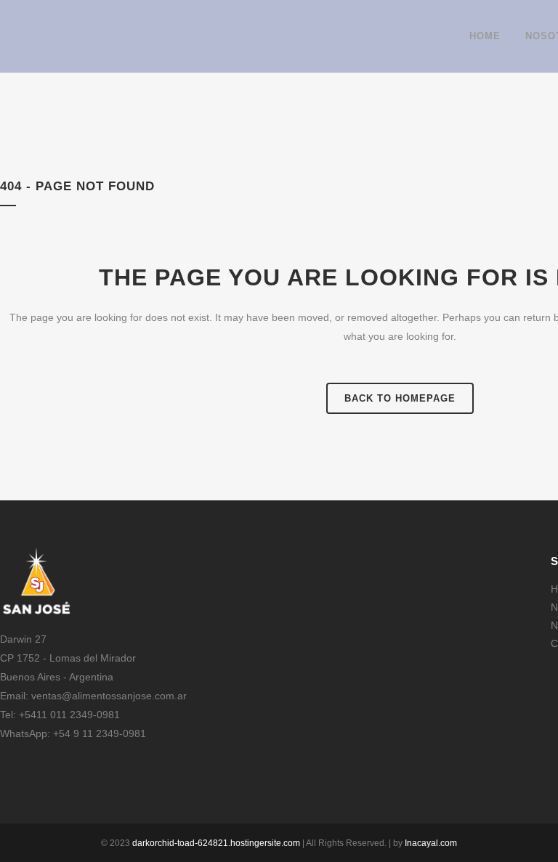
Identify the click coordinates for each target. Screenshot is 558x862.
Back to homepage (400, 398)
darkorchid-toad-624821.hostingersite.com (216, 843)
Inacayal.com (431, 843)
